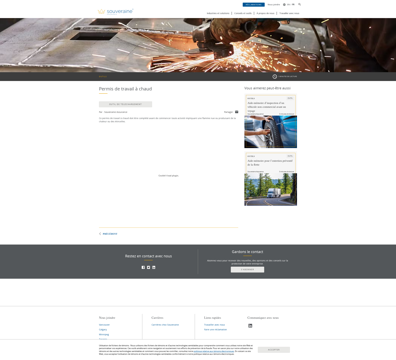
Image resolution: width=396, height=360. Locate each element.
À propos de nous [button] (265, 13)
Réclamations (254, 4)
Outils (103, 76)
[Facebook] (143, 268)
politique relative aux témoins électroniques (214, 351)
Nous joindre (274, 4)
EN (288, 4)
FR (293, 4)
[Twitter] (148, 268)
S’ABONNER (247, 269)
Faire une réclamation (215, 329)
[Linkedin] (250, 327)
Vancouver (104, 324)
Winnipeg (104, 334)
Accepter (274, 349)
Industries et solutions (218, 13)
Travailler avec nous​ (214, 324)
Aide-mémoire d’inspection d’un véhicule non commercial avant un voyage (267, 106)
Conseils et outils (243, 13)
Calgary (103, 329)
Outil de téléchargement (125, 104)
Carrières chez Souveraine (165, 324)
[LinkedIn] (153, 268)
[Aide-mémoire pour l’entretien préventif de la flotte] (270, 189)
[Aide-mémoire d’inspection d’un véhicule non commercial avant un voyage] (270, 132)
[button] (298, 4)
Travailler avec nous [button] (289, 13)
